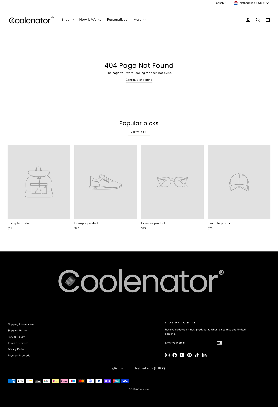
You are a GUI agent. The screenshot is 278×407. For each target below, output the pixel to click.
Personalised (117, 19)
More (138, 19)
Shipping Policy (17, 330)
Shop (66, 19)
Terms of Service (18, 343)
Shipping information (21, 324)
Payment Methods (19, 355)
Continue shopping (139, 80)
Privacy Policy (16, 349)
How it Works (90, 19)
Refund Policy (16, 337)
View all (139, 132)
